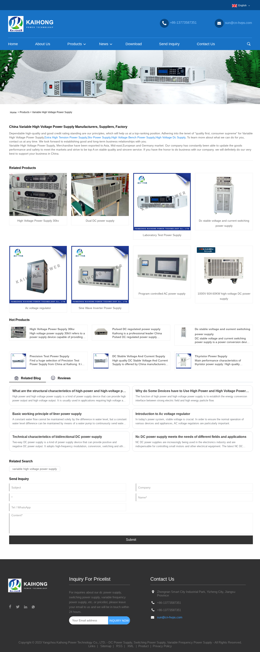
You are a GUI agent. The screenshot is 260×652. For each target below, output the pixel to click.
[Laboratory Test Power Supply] (162, 201)
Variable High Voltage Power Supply (52, 112)
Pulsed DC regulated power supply (136, 329)
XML (130, 646)
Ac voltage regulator (38, 308)
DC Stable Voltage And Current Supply (138, 356)
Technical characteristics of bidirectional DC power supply (57, 436)
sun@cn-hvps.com (169, 617)
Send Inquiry (169, 44)
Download (134, 44)
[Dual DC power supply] (100, 194)
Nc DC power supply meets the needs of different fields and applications (190, 436)
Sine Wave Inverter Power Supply (100, 308)
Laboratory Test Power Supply (162, 235)
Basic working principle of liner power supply (47, 414)
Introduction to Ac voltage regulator (162, 414)
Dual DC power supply (100, 220)
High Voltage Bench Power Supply (133, 137)
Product (143, 646)
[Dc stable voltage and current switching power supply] (224, 194)
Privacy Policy (162, 646)
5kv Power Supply (99, 137)
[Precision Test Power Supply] (18, 360)
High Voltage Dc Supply (170, 137)
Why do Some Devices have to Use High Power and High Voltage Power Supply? (192, 391)
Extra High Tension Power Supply (65, 137)
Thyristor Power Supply (211, 356)
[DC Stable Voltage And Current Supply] (100, 360)
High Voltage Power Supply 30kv (38, 220)
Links (91, 646)
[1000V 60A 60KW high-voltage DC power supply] (224, 267)
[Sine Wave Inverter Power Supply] (100, 274)
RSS (119, 646)
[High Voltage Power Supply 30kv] (38, 194)
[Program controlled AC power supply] (162, 267)
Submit (131, 539)
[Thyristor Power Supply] (183, 360)
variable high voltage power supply (34, 468)
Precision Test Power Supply (49, 356)
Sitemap (105, 646)
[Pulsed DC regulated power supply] (100, 331)
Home (13, 44)
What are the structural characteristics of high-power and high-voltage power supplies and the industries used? (69, 391)
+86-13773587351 (169, 602)
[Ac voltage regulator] (38, 274)
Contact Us (206, 44)
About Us (42, 44)
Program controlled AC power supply (162, 293)
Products (24, 112)
